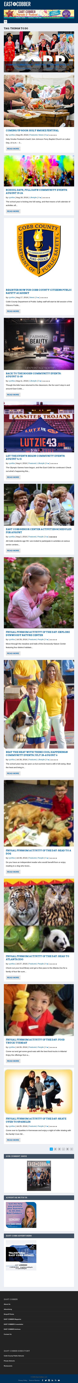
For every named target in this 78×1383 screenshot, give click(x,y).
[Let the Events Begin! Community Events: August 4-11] (39, 426)
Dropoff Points (9, 1314)
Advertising (8, 1309)
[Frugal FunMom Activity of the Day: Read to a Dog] (39, 813)
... (63, 1149)
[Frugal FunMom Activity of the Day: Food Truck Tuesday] (39, 1010)
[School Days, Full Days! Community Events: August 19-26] (39, 170)
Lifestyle (49, 68)
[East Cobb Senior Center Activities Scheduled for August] (39, 505)
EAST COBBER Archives (12, 1329)
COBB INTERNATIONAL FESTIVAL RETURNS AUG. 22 (37, 64)
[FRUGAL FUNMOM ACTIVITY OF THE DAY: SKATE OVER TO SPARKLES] (39, 1091)
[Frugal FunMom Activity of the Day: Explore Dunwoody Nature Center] (39, 593)
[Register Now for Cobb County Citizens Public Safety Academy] (39, 252)
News (40, 135)
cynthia (12, 135)
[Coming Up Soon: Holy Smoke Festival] (39, 101)
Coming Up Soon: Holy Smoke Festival (32, 130)
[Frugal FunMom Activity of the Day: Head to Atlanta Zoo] (39, 915)
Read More (13, 149)
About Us (7, 1304)
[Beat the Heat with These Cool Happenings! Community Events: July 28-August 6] (39, 704)
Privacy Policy (22, 1380)
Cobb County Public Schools (14, 1356)
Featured (33, 135)
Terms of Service (34, 1380)
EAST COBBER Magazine (12, 1319)
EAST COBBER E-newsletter (13, 1324)
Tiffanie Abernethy (23, 68)
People (40, 537)
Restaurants (8, 1366)
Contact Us (8, 1334)
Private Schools (9, 1361)
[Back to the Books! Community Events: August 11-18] (39, 344)
